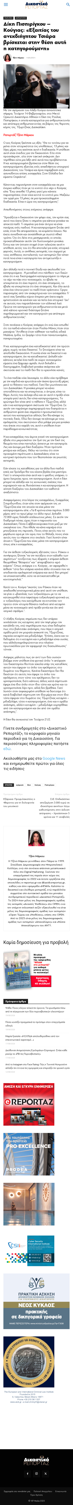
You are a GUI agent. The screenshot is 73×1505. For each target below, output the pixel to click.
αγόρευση (20, 785)
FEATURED (8, 18)
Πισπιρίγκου (49, 785)
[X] (45, 1474)
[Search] (68, 4)
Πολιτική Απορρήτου (43, 1491)
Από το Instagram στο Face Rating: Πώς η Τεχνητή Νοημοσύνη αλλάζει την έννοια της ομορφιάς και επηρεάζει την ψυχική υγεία (37, 1066)
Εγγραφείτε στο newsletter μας (17, 1491)
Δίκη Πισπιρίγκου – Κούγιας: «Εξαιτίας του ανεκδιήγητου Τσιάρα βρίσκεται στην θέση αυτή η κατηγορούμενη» (34, 36)
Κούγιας (38, 785)
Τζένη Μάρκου (18, 58)
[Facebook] (27, 1474)
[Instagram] (36, 1473)
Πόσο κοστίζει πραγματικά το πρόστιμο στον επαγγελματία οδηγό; (35, 1024)
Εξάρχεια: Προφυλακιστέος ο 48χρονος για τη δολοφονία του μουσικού (19, 803)
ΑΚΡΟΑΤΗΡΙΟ (21, 18)
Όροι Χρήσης (36, 1495)
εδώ (7, 749)
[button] (5, 4)
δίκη (29, 785)
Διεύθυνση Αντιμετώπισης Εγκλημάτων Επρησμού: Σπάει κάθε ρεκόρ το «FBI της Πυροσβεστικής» (36, 1052)
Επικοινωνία (60, 1491)
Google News (54, 758)
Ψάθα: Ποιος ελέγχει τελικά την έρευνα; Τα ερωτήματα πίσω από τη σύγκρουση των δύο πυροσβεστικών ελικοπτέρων (35, 1010)
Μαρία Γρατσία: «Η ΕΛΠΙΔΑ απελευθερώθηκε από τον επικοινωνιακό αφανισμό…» (32, 1038)
